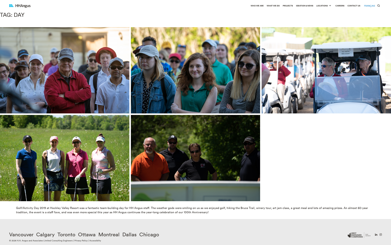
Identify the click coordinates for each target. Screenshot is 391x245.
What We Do (273, 5)
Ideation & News (304, 5)
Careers (339, 5)
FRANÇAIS (369, 5)
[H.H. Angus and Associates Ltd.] (20, 5)
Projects (288, 5)
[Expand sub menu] (330, 6)
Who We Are (257, 5)
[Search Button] (378, 5)
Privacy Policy (81, 240)
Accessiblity (95, 240)
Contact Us (353, 5)
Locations (322, 5)
